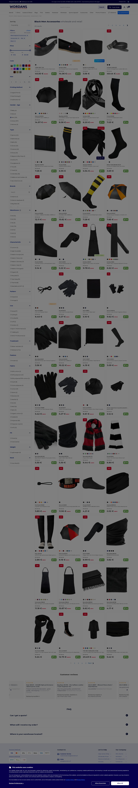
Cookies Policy (70, 779)
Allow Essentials (100, 783)
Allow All (120, 783)
